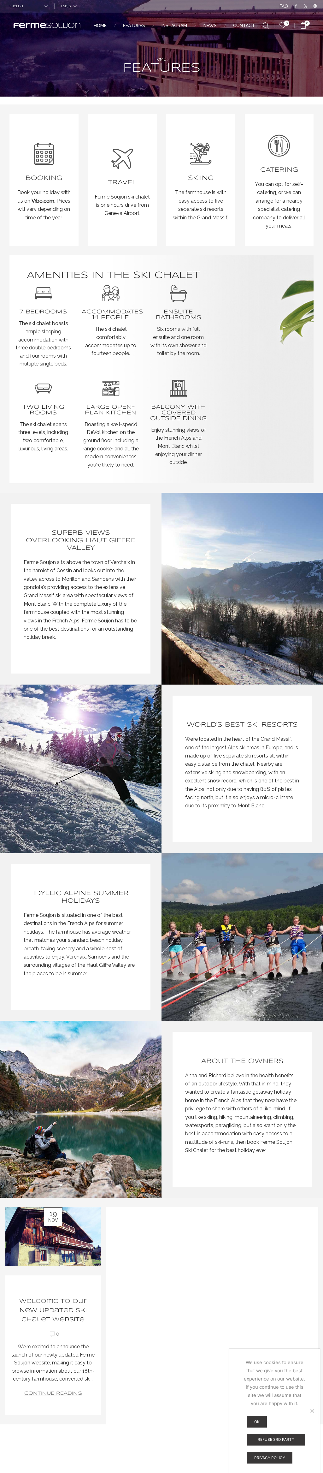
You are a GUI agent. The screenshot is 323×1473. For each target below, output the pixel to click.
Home (100, 25)
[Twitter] (305, 6)
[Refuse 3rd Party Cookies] (312, 1411)
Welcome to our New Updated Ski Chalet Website (53, 1310)
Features (134, 25)
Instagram (174, 25)
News (210, 25)
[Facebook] (295, 6)
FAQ (283, 6)
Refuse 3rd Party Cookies (276, 1441)
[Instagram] (315, 6)
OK (257, 1421)
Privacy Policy (269, 1457)
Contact (244, 25)
